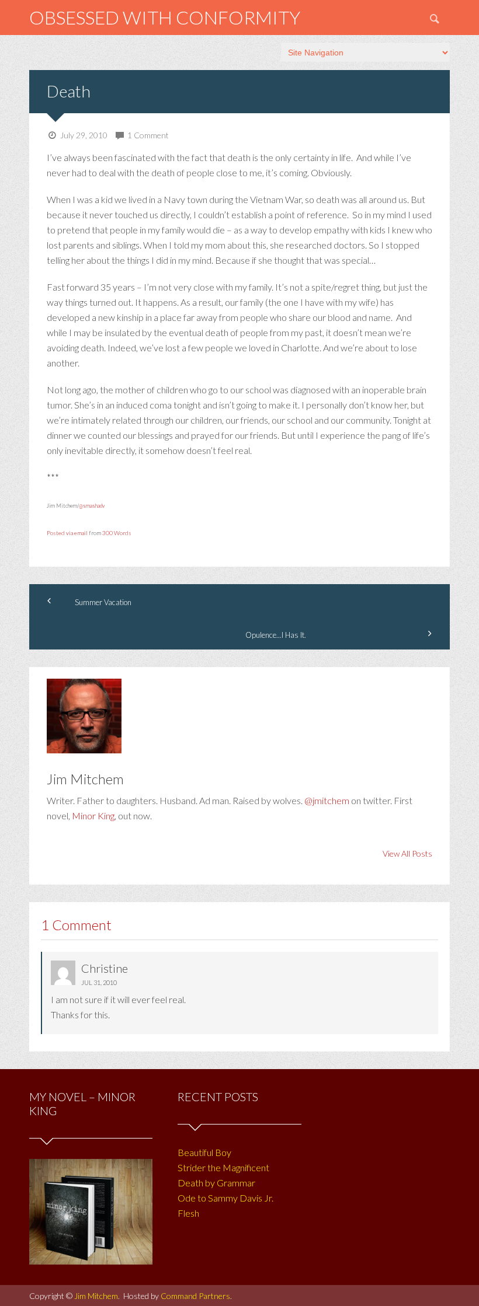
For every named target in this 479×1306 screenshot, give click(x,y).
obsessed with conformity (164, 17)
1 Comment (148, 135)
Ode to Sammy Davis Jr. (225, 1197)
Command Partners (195, 1296)
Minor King (93, 815)
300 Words (116, 532)
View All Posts (407, 853)
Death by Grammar (216, 1182)
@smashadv (92, 505)
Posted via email (67, 532)
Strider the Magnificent (223, 1167)
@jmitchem (326, 800)
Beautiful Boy (204, 1152)
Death (69, 91)
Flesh (188, 1212)
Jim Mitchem (96, 1296)
